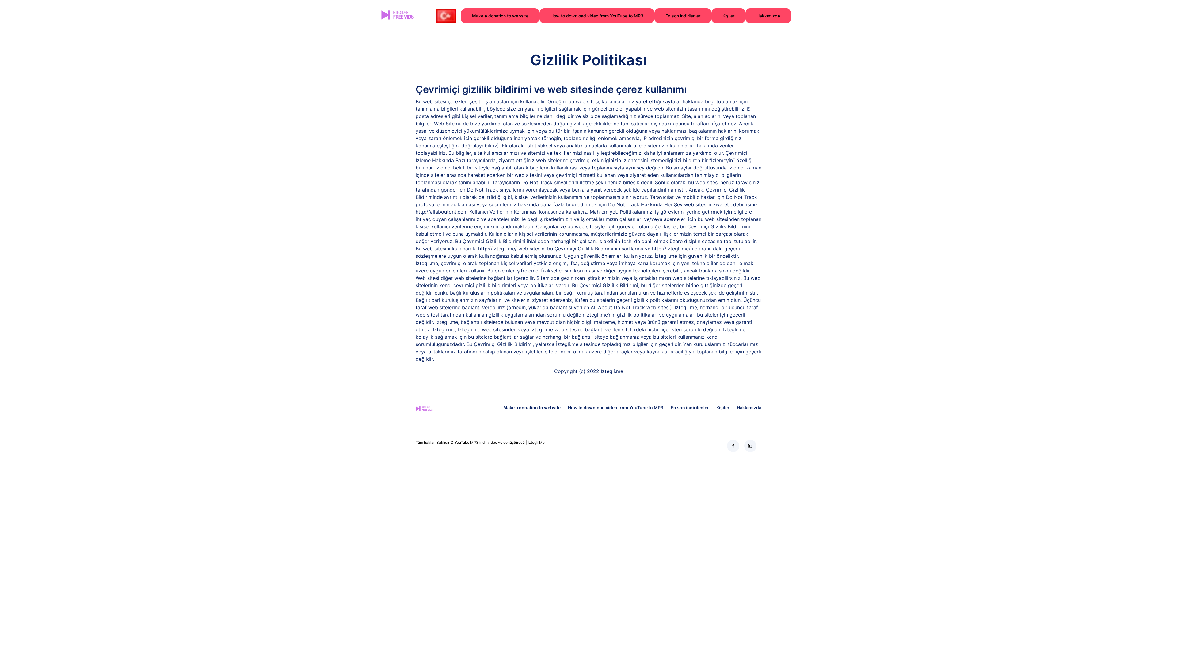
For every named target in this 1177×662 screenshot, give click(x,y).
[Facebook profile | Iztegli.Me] (733, 446)
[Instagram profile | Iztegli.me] (750, 446)
